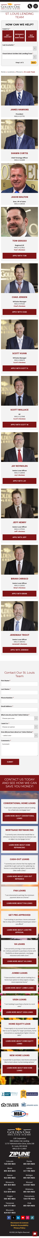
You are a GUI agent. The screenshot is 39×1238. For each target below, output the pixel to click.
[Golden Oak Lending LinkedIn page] (18, 1217)
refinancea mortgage (19, 36)
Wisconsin (10, 1210)
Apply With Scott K (19, 368)
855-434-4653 (29, 1164)
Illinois (9, 1168)
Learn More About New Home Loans (19, 1069)
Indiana (29, 1168)
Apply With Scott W (19, 424)
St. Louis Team (29, 72)
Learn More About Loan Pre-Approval (19, 931)
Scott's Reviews (19, 362)
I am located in (7, 45)
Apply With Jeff (19, 537)
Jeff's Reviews (19, 531)
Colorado (9, 1161)
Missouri (19, 72)
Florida (29, 1161)
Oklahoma (29, 1189)
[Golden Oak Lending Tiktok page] (32, 1217)
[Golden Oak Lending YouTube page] (23, 1217)
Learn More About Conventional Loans (19, 817)
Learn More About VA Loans (19, 961)
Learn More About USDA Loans (19, 1012)
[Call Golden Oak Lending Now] (30, 6)
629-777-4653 (10, 1205)
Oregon (10, 1196)
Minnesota (10, 1182)
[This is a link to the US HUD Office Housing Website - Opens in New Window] (10, 1107)
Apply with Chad (19, 312)
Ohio (10, 1189)
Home (3, 72)
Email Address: (6, 706)
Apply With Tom (19, 255)
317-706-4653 (29, 1171)
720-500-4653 (10, 1164)
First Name (5, 681)
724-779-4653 (29, 1199)
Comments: (5, 741)
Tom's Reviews (19, 250)
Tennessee (10, 1203)
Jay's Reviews (19, 475)
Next (33, 63)
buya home (31, 36)
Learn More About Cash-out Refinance (19, 877)
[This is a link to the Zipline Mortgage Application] (19, 1155)
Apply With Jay (19, 481)
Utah (29, 1203)
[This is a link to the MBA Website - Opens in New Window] (19, 1117)
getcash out (8, 36)
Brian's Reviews (19, 588)
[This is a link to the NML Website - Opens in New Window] (29, 1108)
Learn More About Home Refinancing (19, 846)
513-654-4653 (10, 1192)
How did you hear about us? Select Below (16, 732)
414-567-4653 (10, 1212)
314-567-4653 (29, 1185)
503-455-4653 (10, 1199)
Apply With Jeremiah (19, 650)
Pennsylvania (29, 1196)
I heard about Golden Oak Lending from (17, 53)
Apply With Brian (19, 593)
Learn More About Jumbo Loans (19, 988)
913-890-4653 (10, 1178)
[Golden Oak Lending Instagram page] (27, 1217)
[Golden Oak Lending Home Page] (11, 6)
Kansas (10, 1175)
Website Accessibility (19, 1225)
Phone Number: (7, 698)
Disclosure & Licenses (19, 1222)
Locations (10, 72)
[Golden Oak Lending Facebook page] (9, 1217)
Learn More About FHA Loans (19, 903)
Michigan (29, 1175)
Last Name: (5, 689)
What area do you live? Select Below (14, 715)
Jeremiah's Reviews (19, 644)
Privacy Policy (19, 1228)
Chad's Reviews (19, 306)
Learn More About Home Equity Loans (19, 1042)
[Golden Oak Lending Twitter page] (13, 1217)
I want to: (4, 723)
